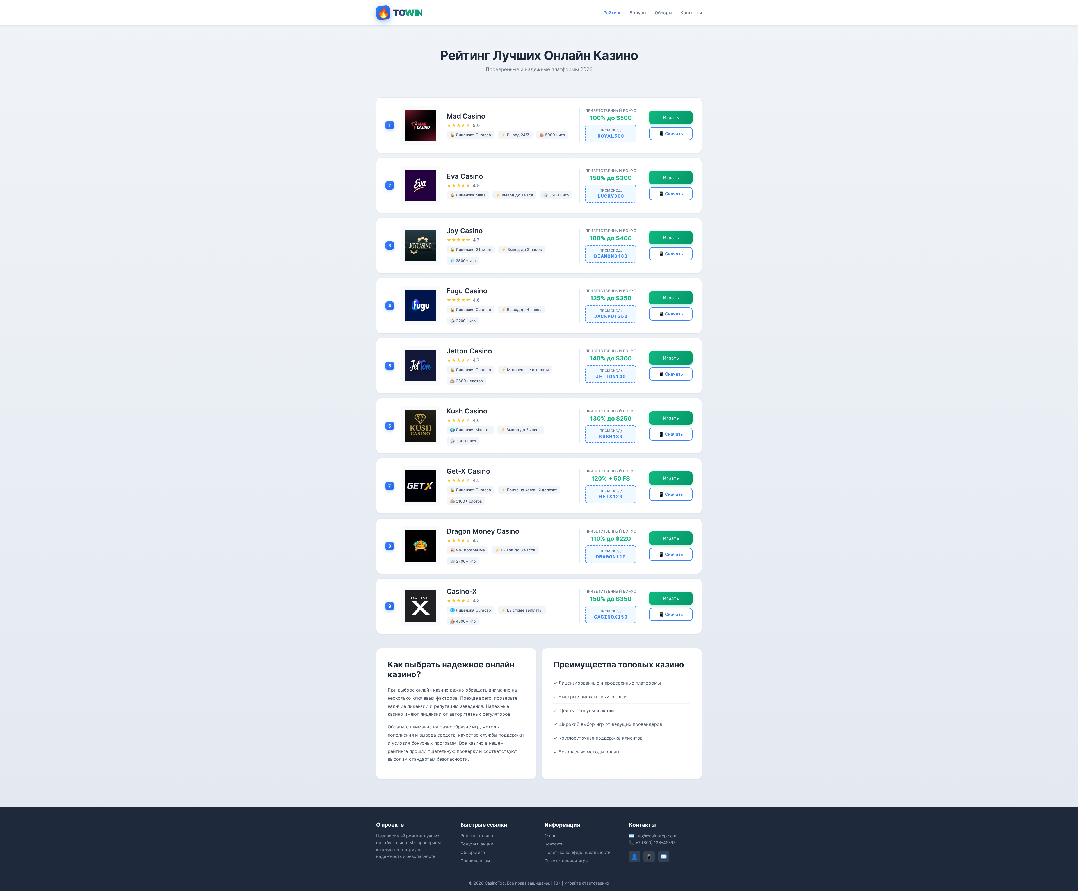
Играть (671, 117)
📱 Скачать (671, 133)
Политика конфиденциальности (578, 852)
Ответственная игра (566, 860)
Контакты (691, 12)
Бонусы (637, 12)
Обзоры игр (472, 852)
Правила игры (475, 860)
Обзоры (663, 12)
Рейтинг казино (476, 835)
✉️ (663, 856)
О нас (550, 835)
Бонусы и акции (476, 844)
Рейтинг (612, 12)
